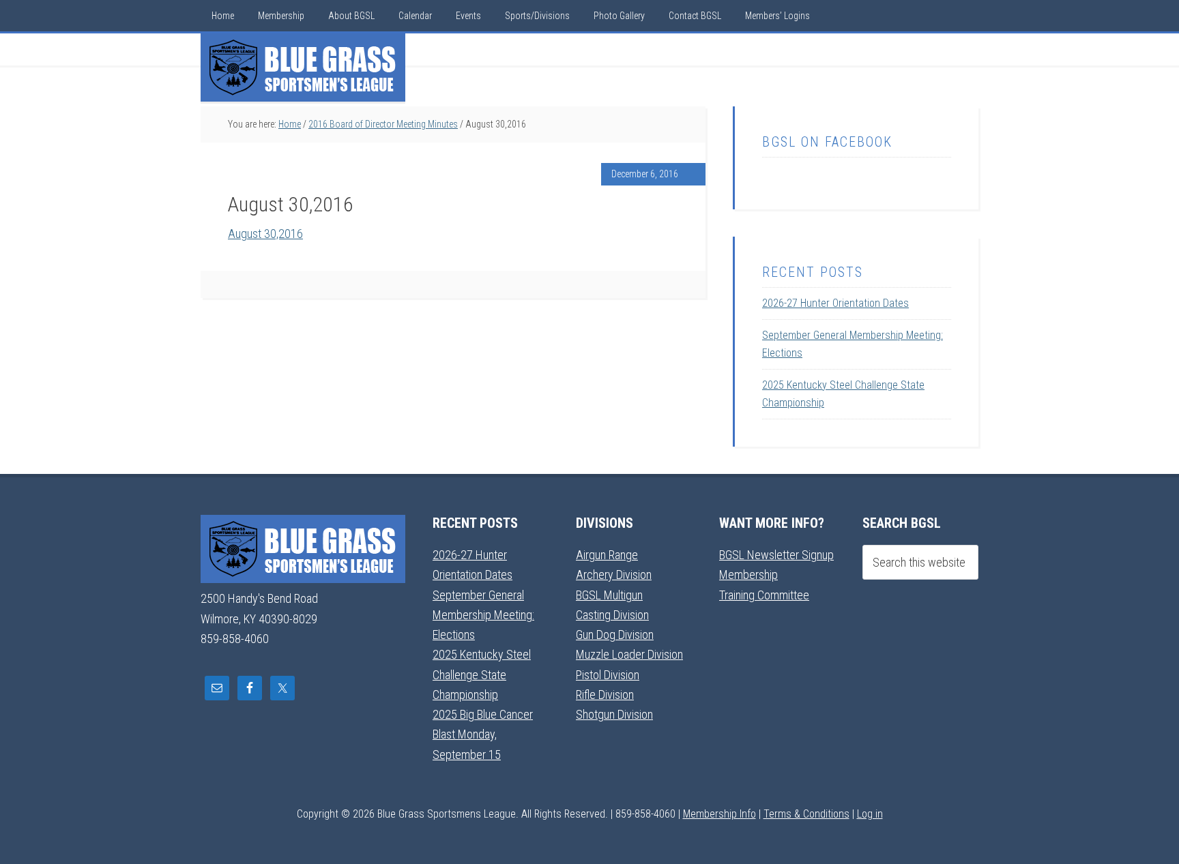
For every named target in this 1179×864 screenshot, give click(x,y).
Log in (870, 813)
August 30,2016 (265, 233)
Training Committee (764, 595)
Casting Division (612, 615)
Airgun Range (607, 555)
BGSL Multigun (609, 595)
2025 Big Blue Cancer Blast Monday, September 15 (483, 734)
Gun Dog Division (615, 634)
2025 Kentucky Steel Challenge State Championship (482, 674)
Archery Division (614, 574)
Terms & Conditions (806, 813)
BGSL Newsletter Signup (776, 555)
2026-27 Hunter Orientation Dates (835, 303)
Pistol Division (607, 675)
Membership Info (719, 813)
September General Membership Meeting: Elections (483, 615)
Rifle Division (605, 694)
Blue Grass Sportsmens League (303, 67)
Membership (748, 574)
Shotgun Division (614, 714)
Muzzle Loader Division (629, 654)
